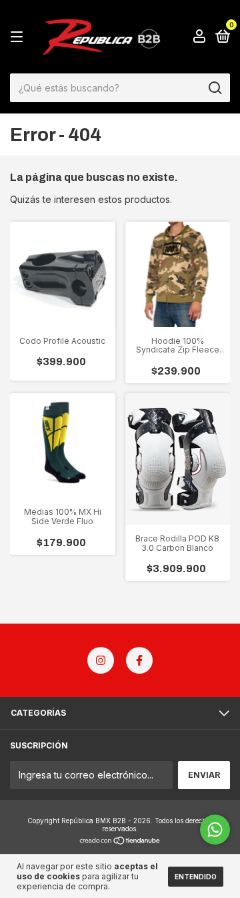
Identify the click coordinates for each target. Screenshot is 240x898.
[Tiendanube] (120, 841)
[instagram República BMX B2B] (100, 660)
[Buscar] (214, 88)
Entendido (196, 877)
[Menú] (19, 37)
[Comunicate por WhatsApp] (215, 830)
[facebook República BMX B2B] (139, 660)
